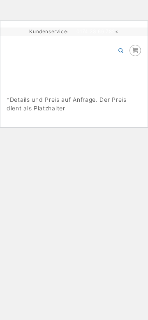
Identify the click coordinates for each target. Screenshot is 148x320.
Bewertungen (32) (33, 75)
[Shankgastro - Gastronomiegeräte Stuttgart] (65, 50)
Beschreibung (26, 68)
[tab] (74, 68)
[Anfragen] (135, 50)
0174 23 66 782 (95, 31)
